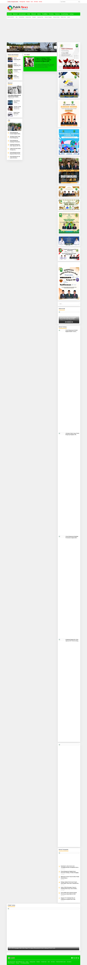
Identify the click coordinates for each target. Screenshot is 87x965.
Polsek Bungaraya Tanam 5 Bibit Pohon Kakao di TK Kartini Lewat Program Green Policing (17, 76)
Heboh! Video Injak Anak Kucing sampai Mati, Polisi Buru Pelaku (17, 113)
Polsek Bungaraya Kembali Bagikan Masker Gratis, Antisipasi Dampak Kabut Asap (48, 49)
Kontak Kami (43, 961)
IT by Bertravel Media (24, 963)
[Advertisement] (43, 30)
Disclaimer (69, 961)
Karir (49, 961)
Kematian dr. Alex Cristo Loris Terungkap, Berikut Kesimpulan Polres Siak (69, 867)
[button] (79, 2)
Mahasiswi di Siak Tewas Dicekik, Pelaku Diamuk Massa (70, 877)
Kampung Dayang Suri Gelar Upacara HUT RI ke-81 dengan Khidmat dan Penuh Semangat (15, 49)
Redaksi (38, 961)
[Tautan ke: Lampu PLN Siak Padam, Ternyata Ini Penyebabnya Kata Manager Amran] (31, 47)
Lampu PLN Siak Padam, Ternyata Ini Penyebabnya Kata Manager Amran (31, 49)
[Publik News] (17, 7)
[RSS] (78, 958)
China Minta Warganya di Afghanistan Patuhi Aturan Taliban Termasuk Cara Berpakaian (14, 96)
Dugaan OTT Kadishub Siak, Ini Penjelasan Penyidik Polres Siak (68, 898)
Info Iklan (53, 961)
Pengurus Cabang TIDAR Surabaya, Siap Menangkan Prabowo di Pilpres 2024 (43, 59)
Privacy (17, 963)
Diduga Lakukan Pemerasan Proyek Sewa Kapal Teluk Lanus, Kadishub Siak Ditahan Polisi (70, 883)
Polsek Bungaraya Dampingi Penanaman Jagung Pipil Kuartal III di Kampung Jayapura (15, 141)
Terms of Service (11, 963)
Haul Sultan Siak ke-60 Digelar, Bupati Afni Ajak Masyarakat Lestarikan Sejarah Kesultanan (63, 318)
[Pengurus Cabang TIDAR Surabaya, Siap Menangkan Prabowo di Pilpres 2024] (48, 67)
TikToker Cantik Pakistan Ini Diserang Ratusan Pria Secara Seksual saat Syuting (17, 107)
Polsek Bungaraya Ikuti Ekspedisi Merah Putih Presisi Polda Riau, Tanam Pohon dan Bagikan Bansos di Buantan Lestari (17, 58)
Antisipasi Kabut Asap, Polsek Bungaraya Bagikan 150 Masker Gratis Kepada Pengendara (15, 137)
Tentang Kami (32, 961)
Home (27, 961)
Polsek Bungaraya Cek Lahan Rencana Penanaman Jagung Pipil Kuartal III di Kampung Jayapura (17, 64)
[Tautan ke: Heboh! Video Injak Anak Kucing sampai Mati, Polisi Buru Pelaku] (10, 114)
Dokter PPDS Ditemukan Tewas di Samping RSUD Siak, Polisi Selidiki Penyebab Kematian (69, 888)
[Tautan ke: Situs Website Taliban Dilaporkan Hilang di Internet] (10, 102)
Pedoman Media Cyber (61, 961)
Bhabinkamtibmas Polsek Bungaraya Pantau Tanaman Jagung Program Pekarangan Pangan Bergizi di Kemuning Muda (17, 70)
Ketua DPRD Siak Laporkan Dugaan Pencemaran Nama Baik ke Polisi (69, 893)
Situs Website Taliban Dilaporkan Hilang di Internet (17, 101)
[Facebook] (72, 958)
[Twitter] (74, 958)
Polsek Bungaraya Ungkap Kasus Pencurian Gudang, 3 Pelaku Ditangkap (69, 872)
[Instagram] (76, 958)
